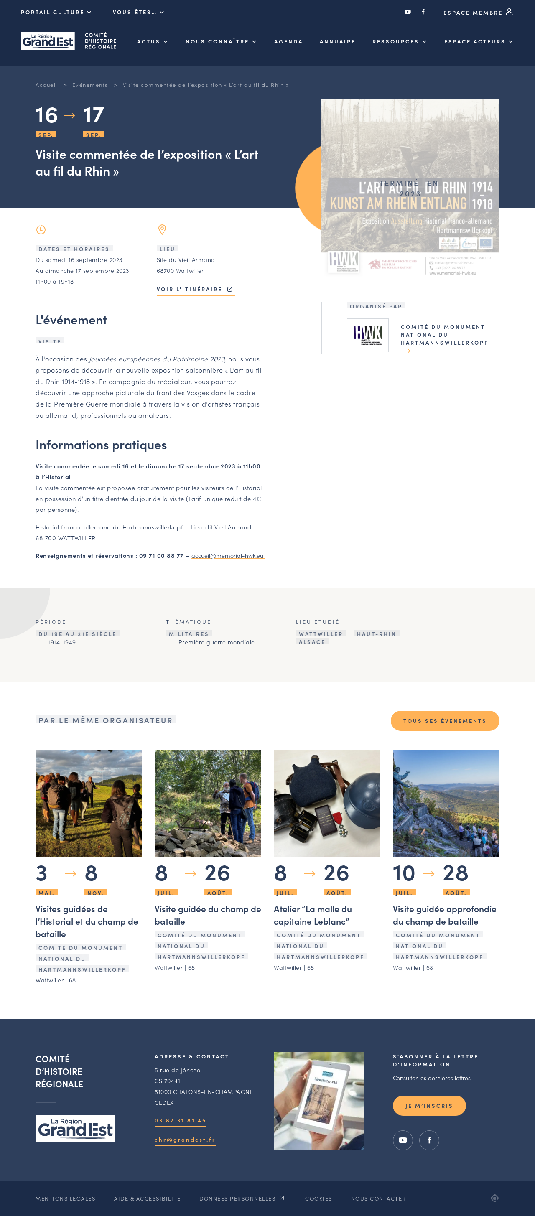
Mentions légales (65, 1198)
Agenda (288, 41)
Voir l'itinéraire (191, 289)
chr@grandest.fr (185, 1139)
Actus (148, 41)
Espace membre (474, 12)
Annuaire (338, 41)
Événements (90, 85)
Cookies (318, 1198)
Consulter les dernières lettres (432, 1078)
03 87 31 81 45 (180, 1120)
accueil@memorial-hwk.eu (228, 555)
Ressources (395, 41)
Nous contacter (378, 1198)
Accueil (47, 85)
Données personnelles (238, 1198)
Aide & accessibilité (147, 1198)
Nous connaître (217, 41)
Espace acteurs (475, 41)
